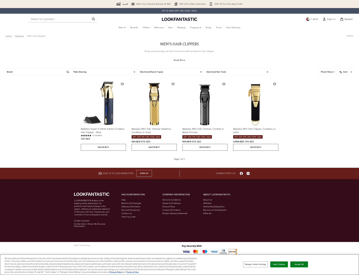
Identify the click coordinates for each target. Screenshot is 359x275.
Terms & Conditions (171, 200)
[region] (179, 264)
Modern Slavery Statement (175, 213)
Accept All (299, 264)
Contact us (126, 213)
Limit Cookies (279, 264)
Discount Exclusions (130, 210)
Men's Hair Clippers (179, 44)
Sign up (144, 173)
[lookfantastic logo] (179, 19)
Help (123, 200)
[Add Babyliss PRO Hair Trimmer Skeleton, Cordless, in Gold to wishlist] (173, 84)
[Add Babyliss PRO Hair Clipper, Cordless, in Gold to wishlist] (274, 84)
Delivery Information (130, 206)
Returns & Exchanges (131, 203)
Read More (179, 60)
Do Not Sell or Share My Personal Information (89, 225)
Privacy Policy (168, 206)
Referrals (207, 213)
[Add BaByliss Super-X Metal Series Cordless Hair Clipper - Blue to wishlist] (122, 84)
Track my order (128, 217)
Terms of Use (132, 272)
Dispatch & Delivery (171, 203)
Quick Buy (103, 147)
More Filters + (327, 72)
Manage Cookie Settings (255, 264)
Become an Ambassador (215, 210)
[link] (329, 19)
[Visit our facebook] (241, 173)
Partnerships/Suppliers (213, 206)
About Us (207, 200)
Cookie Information (171, 210)
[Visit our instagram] (248, 173)
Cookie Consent (81, 221)
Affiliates (207, 203)
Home (8, 36)
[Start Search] (93, 19)
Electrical (19, 36)
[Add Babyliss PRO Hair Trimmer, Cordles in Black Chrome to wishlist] (223, 84)
